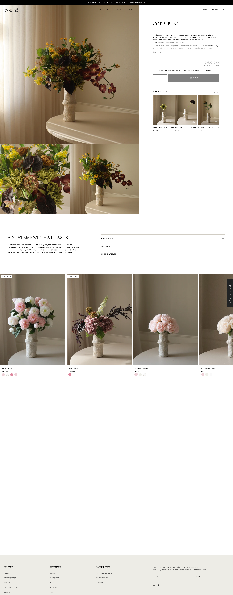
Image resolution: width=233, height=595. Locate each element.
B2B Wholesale (10, 592)
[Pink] (69, 374)
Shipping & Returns (109, 254)
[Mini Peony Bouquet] (165, 319)
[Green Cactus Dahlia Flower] (164, 110)
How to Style (107, 238)
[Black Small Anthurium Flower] (186, 110)
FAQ (51, 592)
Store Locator (10, 578)
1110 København (102, 578)
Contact (53, 573)
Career (7, 583)
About (6, 573)
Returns (53, 588)
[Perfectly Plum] (99, 319)
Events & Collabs (11, 588)
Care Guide (105, 246)
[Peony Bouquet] (32, 319)
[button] (101, 10)
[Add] (171, 122)
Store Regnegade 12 (104, 573)
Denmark (99, 583)
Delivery (53, 583)
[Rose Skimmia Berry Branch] (209, 110)
